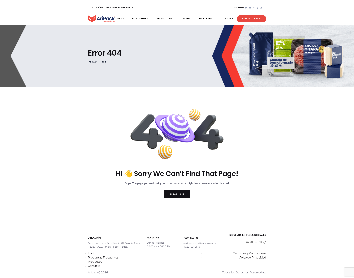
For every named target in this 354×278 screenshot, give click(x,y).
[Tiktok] (264, 242)
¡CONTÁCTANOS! (251, 18)
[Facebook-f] (256, 242)
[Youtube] (251, 242)
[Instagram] (260, 242)
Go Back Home (177, 194)
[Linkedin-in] (247, 242)
